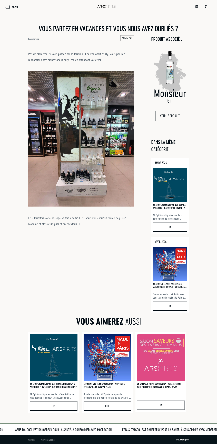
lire (170, 226)
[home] (106, 6)
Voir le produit (170, 116)
